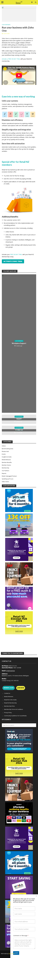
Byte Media (12, 953)
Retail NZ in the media (10, 700)
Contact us (7, 693)
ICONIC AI (19, 430)
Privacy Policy (8, 712)
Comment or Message (20, 935)
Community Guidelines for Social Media (15, 716)
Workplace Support (19, 343)
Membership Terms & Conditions (13, 709)
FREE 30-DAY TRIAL (16, 254)
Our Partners (6, 24)
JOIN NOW (20, 688)
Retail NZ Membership (10, 703)
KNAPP (19, 419)
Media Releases (8, 696)
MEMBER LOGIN (9, 688)
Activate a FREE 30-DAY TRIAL (11, 59)
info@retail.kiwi (10, 671)
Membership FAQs (9, 706)
